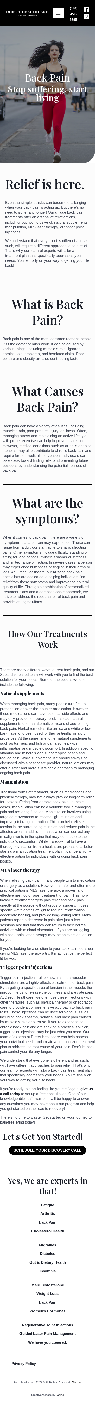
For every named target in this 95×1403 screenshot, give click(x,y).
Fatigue (47, 1205)
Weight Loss (47, 1293)
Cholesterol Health (47, 1231)
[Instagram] (86, 16)
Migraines (47, 1245)
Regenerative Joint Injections (47, 1325)
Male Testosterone (47, 1285)
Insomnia (48, 1271)
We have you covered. (47, 1342)
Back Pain (47, 1222)
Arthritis (47, 1213)
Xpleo (60, 1394)
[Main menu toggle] (58, 13)
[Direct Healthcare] (27, 13)
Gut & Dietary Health (47, 1262)
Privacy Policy (24, 1363)
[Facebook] (86, 9)
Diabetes (47, 1253)
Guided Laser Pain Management (47, 1333)
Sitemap (77, 1382)
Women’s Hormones (47, 1311)
